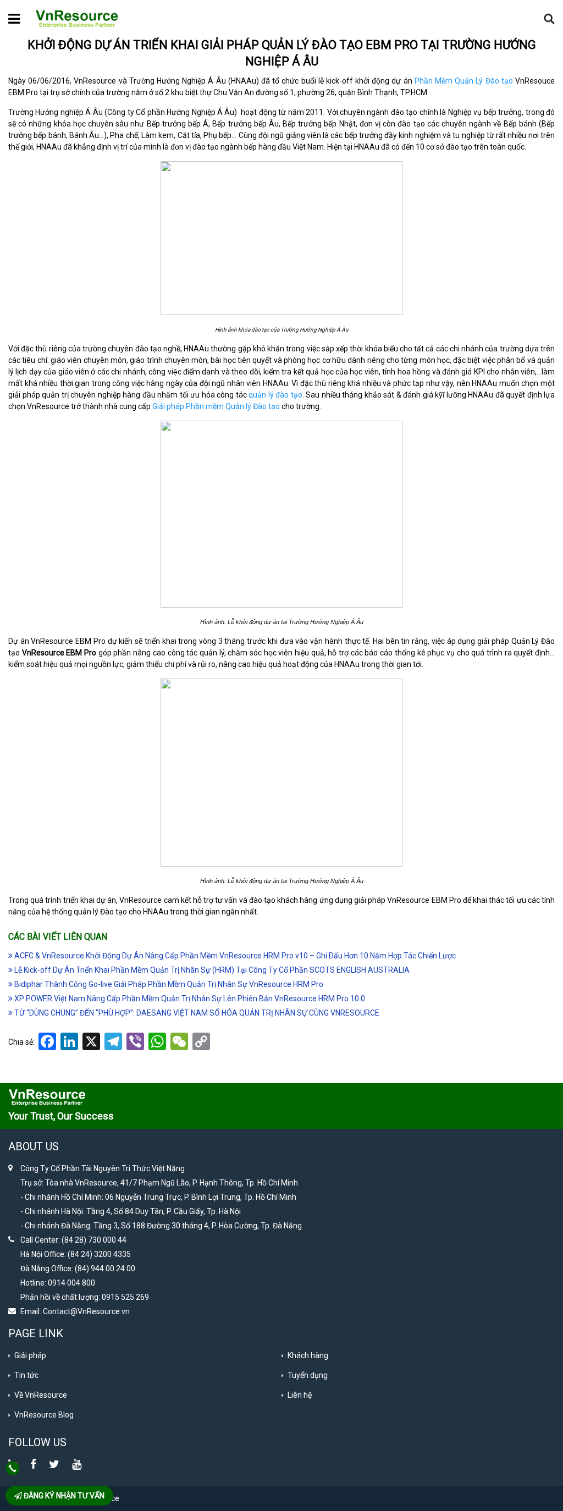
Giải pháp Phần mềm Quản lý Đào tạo (216, 406)
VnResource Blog (44, 1414)
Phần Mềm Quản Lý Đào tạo (464, 80)
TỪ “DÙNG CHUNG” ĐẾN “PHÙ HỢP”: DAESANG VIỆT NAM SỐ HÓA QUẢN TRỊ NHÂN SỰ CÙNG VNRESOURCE (196, 1012)
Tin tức (26, 1375)
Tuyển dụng (308, 1375)
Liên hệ (300, 1395)
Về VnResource (40, 1395)
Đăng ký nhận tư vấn (63, 1495)
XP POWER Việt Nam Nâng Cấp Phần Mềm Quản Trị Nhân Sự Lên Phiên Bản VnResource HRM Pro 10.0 (189, 998)
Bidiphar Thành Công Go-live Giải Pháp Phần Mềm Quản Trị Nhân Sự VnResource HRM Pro (168, 984)
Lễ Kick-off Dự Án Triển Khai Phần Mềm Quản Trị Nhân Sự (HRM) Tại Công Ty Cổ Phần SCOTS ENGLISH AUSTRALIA (211, 970)
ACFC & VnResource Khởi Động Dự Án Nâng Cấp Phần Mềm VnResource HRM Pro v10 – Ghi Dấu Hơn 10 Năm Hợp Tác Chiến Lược (234, 955)
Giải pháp (30, 1355)
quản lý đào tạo (275, 394)
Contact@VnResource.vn (86, 1311)
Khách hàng (308, 1355)
